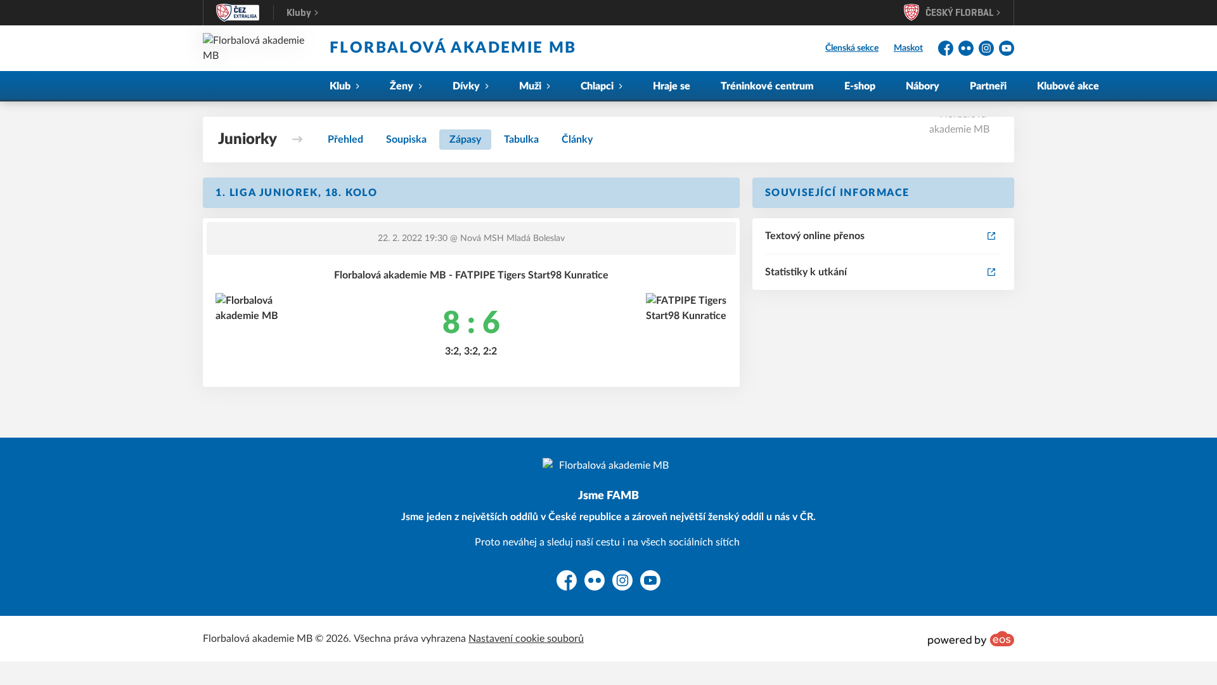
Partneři (988, 86)
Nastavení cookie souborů (526, 639)
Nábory (922, 86)
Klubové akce (1068, 86)
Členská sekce (852, 48)
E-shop (859, 86)
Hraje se (671, 86)
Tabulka (521, 139)
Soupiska (406, 139)
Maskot (908, 48)
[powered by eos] (971, 638)
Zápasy (465, 139)
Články (577, 139)
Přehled (345, 139)
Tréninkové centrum (767, 86)
